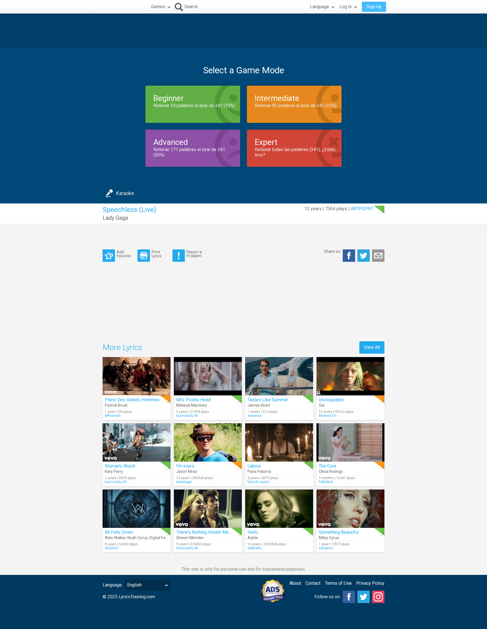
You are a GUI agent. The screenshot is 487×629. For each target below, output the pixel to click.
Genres (158, 6)
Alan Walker (115, 537)
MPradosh (113, 416)
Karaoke (125, 193)
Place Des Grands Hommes (132, 399)
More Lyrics (122, 347)
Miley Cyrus (329, 537)
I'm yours (185, 466)
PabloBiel (326, 482)
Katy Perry (114, 471)
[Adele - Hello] (279, 509)
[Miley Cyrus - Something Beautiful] (350, 509)
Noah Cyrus (137, 537)
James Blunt (258, 405)
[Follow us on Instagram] (378, 597)
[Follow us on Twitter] (363, 597)
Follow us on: (327, 596)
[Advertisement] (243, 30)
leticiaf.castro (258, 482)
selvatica (254, 416)
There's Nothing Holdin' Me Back (208, 532)
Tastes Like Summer (267, 399)
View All (372, 347)
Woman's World (120, 466)
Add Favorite (124, 254)
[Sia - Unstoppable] (350, 376)
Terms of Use (338, 583)
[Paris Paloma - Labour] (279, 442)
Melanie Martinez (191, 405)
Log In (345, 6)
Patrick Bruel (116, 405)
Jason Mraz (186, 471)
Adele (252, 537)
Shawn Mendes (190, 537)
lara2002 (112, 548)
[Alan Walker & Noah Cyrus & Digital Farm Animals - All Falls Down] (137, 509)
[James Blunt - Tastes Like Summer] (279, 376)
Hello (252, 532)
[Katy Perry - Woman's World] (137, 442)
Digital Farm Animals (167, 537)
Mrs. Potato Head (193, 399)
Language (319, 6)
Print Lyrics (156, 254)
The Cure (327, 466)
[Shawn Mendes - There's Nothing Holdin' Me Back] (208, 509)
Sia (321, 405)
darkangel (184, 482)
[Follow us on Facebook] (349, 597)
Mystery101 (328, 416)
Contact (313, 583)
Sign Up (374, 6)
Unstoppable (331, 399)
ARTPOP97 (362, 208)
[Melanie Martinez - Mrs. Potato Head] (208, 376)
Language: (113, 585)
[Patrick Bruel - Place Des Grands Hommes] (137, 376)
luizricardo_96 (187, 416)
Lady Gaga (115, 217)
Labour (254, 466)
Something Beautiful (338, 532)
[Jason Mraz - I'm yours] (208, 442)
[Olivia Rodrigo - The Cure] (350, 442)
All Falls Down (119, 532)
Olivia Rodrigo (331, 471)
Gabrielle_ (254, 548)
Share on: (332, 251)
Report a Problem (194, 254)
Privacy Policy (370, 583)
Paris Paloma (259, 471)
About (295, 583)
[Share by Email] (378, 255)
